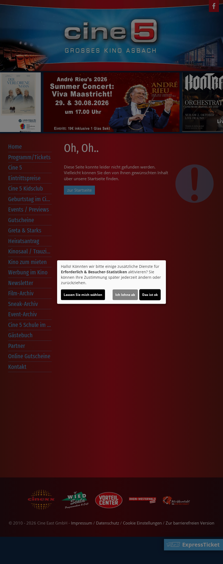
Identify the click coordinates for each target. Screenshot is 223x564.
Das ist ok (150, 294)
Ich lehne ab (125, 294)
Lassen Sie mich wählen (83, 294)
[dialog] (111, 282)
